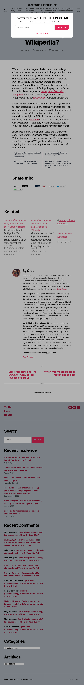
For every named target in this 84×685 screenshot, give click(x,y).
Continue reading (42, 33)
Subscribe (62, 27)
